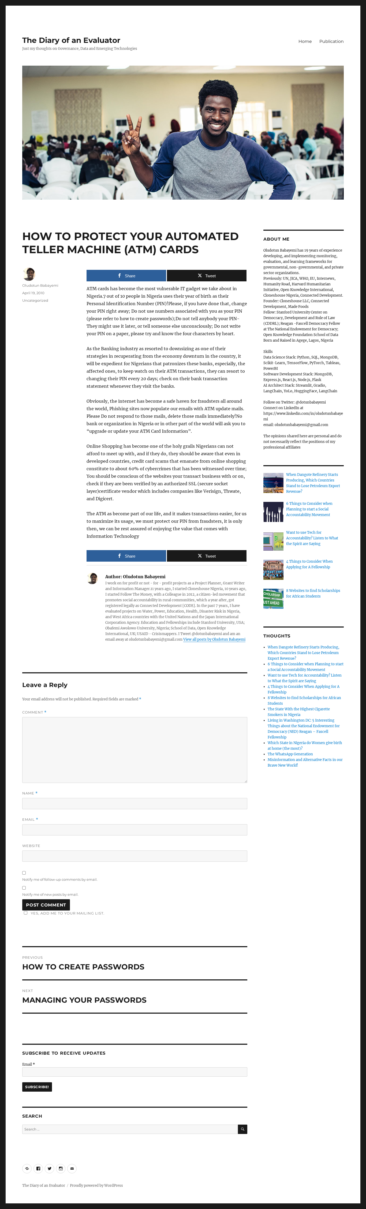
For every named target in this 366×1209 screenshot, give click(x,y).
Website (31, 846)
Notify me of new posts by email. (50, 894)
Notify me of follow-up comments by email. (60, 879)
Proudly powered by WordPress (96, 1185)
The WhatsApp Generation (290, 754)
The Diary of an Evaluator (71, 40)
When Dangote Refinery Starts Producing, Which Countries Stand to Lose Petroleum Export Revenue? (303, 653)
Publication (331, 41)
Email (30, 819)
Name (30, 793)
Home (305, 41)
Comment (34, 712)
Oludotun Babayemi (40, 285)
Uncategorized (35, 300)
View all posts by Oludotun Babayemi (214, 639)
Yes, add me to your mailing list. (67, 913)
